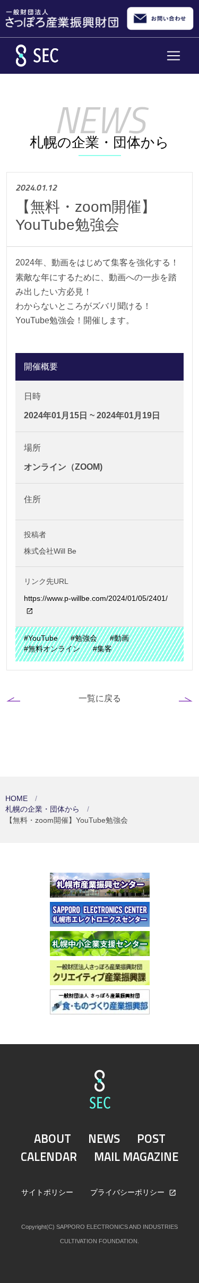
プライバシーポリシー (128, 1192)
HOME (17, 799)
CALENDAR (49, 1157)
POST (151, 1139)
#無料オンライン (52, 649)
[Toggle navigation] (173, 55)
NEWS (104, 1139)
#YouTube (41, 638)
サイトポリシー (47, 1192)
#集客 (102, 649)
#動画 (119, 638)
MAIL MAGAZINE (136, 1157)
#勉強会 (84, 638)
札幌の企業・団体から (43, 809)
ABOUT (52, 1139)
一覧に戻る (100, 698)
